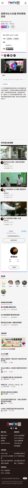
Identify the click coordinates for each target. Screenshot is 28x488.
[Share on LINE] (11, 55)
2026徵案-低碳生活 (19, 453)
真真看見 (5, 394)
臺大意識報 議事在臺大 (8, 307)
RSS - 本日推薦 (5, 473)
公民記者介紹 (18, 443)
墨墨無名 (6, 164)
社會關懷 (9, 39)
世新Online (6, 379)
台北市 (11, 35)
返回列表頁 (13, 240)
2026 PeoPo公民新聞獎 (7, 457)
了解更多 (13, 267)
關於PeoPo (4, 435)
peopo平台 (6, 386)
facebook (11, 428)
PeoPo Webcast (18, 438)
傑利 (17, 286)
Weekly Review (5, 443)
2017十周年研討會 (19, 456)
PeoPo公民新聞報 (19, 435)
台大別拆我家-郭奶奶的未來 (10, 315)
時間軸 (3, 440)
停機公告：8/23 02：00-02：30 (12, 385)
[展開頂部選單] (25, 3)
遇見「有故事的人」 (19, 463)
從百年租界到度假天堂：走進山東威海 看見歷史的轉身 (13, 400)
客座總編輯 (17, 446)
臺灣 (7, 35)
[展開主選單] (2, 3)
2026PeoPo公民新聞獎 (8, 349)
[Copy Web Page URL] (14, 55)
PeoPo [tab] (11, 231)
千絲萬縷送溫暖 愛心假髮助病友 (11, 377)
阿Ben (24, 286)
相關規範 (3, 438)
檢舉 (13, 26)
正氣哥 (5, 410)
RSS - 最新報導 (5, 470)
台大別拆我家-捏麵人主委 (12, 218)
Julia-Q (3, 295)
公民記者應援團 (18, 440)
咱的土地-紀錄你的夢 (7, 461)
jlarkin (10, 286)
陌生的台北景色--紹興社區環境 (14, 162)
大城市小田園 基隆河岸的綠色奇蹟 (12, 409)
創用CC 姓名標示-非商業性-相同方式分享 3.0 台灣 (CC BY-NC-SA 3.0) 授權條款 (10, 48)
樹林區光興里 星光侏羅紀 (9, 392)
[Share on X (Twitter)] (8, 55)
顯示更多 (8, 45)
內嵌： (4, 75)
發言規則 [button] (23, 231)
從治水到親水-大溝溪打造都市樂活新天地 (14, 369)
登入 (19, 236)
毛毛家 (5, 362)
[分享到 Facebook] (5, 55)
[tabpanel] (13, 236)
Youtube (16, 428)
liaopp (3, 286)
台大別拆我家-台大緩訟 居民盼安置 (15, 190)
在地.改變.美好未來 (19, 461)
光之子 (5, 372)
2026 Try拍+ (4, 453)
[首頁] (14, 3)
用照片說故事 (5, 463)
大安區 (16, 35)
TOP (25, 478)
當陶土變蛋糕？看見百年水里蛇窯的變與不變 (13, 360)
